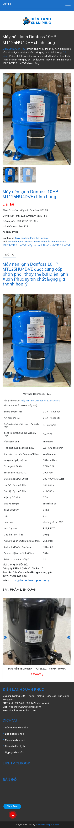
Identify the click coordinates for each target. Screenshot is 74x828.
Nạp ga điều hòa (14, 752)
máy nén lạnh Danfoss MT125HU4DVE (40, 400)
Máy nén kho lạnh (25, 237)
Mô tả (9, 254)
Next (69, 638)
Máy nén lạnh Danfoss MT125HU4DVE (49, 245)
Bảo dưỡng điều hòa (16, 727)
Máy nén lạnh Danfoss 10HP (24, 241)
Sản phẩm (42, 237)
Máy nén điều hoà (15, 740)
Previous (5, 638)
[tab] (37, 255)
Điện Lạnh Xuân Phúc (15, 48)
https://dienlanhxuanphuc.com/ (29, 580)
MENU (7, 4)
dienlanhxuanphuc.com (22, 710)
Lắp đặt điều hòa (14, 733)
